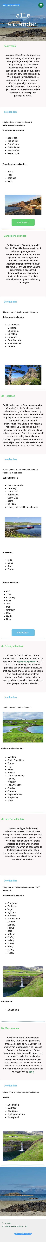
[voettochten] (11, 5)
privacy (8, 1223)
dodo (31, 1072)
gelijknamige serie (27, 661)
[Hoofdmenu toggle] (41, 5)
